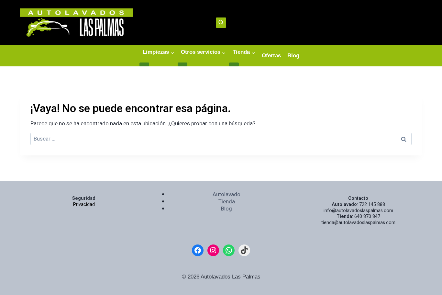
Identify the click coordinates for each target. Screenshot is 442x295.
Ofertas (271, 55)
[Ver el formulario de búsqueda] (221, 22)
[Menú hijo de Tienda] (234, 64)
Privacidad (84, 204)
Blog (293, 55)
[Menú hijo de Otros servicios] (182, 64)
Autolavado (226, 194)
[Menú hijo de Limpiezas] (144, 64)
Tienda (226, 202)
